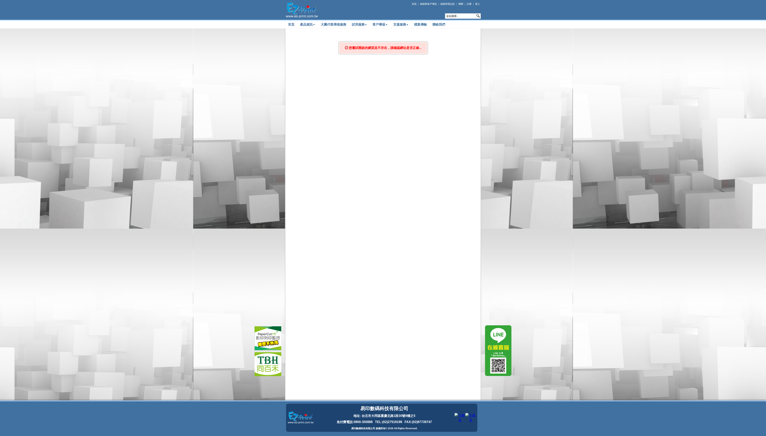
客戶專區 (380, 24)
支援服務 (401, 24)
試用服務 (359, 24)
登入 (477, 4)
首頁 (414, 4)
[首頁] (301, 10)
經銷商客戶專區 (428, 4)
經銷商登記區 (447, 4)
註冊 (469, 4)
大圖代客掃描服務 (333, 24)
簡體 (460, 4)
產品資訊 (307, 24)
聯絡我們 (438, 24)
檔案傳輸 (420, 24)
